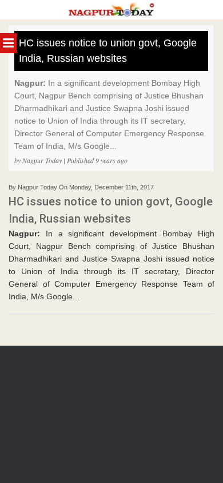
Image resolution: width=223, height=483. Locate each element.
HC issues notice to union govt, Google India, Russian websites (108, 50)
